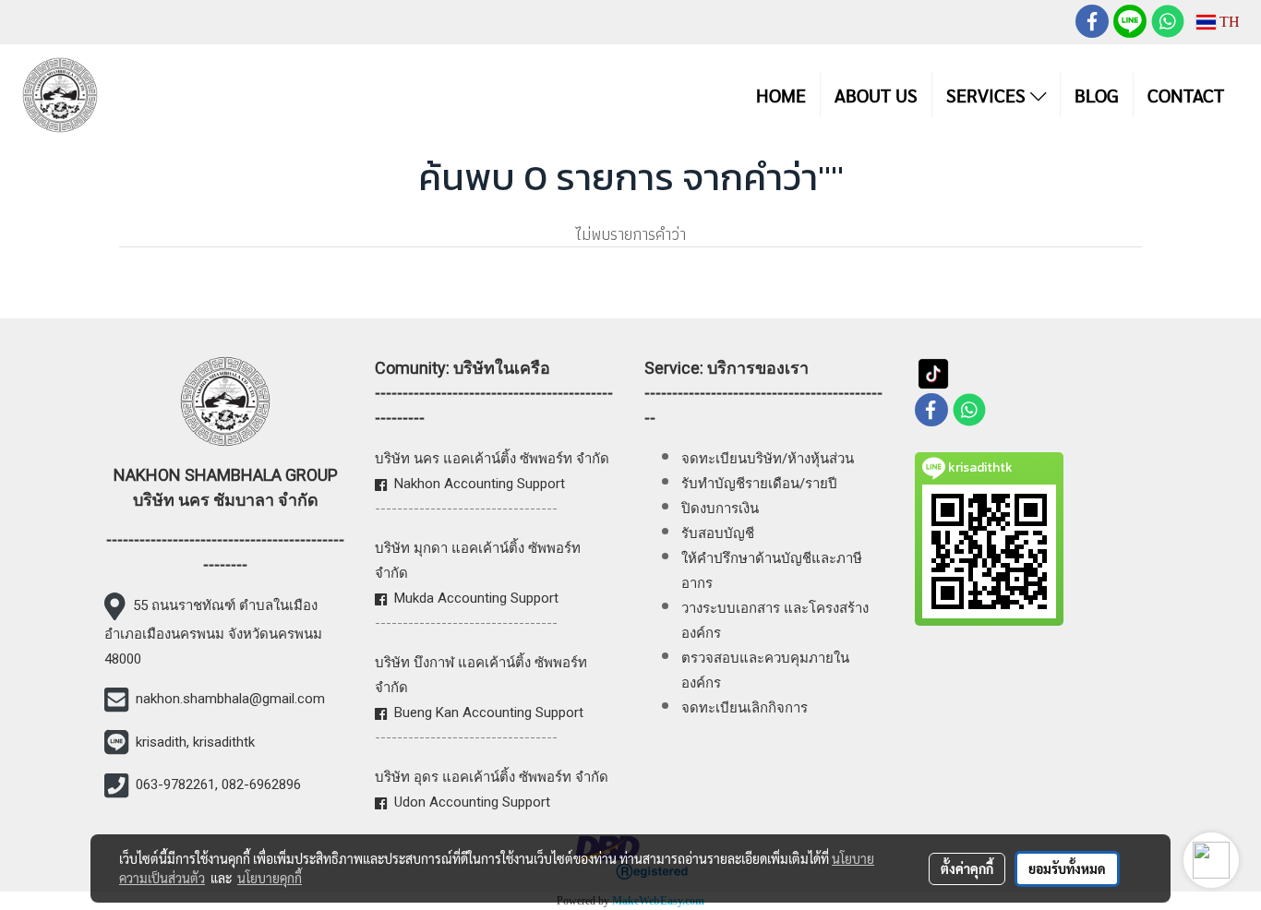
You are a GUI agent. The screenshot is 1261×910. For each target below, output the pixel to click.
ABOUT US (876, 95)
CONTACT (1185, 95)
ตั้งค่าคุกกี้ (967, 868)
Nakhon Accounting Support (479, 483)
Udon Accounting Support (472, 802)
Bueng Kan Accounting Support (488, 712)
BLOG (1097, 95)
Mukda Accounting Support (476, 598)
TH (1228, 22)
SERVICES (988, 95)
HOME (781, 95)
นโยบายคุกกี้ (269, 877)
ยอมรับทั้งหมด (1067, 868)
